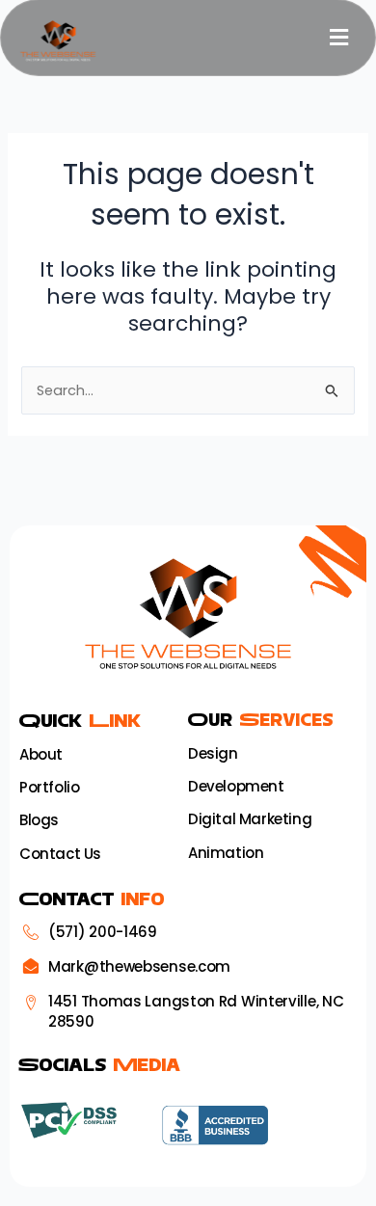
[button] (339, 37)
